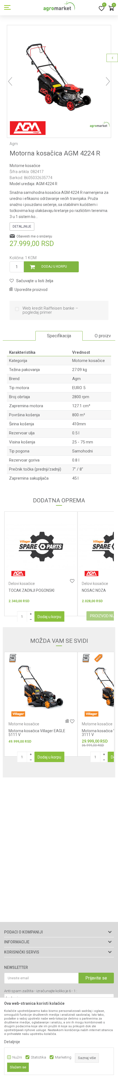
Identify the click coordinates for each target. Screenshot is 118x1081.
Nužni (17, 1057)
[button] (31, 281)
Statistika (38, 1057)
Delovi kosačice (22, 583)
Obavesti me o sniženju (34, 236)
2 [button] (50, 125)
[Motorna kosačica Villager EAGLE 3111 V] (41, 687)
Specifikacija (59, 335)
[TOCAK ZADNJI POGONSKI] (41, 547)
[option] (59, 77)
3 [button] (58, 125)
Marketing (63, 1057)
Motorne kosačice (25, 165)
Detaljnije (22, 226)
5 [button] (73, 125)
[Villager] (18, 714)
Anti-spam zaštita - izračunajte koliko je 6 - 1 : (40, 991)
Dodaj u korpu (54, 266)
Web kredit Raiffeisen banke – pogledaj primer (50, 310)
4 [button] (65, 125)
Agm (76, 378)
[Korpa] (111, 9)
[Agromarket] (59, 7)
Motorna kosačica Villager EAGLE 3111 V (37, 733)
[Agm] (28, 128)
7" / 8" (77, 469)
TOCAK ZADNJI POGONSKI (31, 590)
